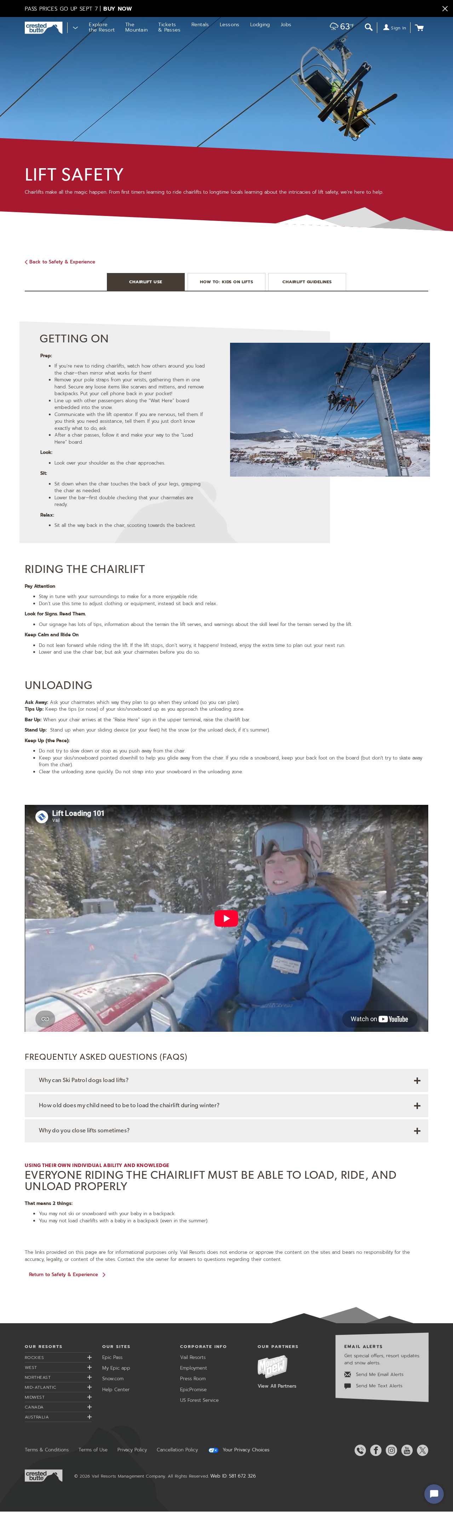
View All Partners (277, 1386)
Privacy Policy (132, 1449)
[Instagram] (390, 1450)
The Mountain (136, 27)
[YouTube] (405, 1450)
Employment (193, 1368)
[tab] (146, 281)
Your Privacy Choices (245, 1450)
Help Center (116, 1389)
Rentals (200, 24)
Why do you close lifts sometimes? (84, 1131)
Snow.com (113, 1378)
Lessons (230, 24)
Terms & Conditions (47, 1449)
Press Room (193, 1378)
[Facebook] (374, 1450)
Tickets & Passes (169, 27)
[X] (421, 1450)
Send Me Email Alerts (378, 1374)
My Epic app (116, 1368)
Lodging (260, 24)
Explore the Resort (102, 27)
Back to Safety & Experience (62, 261)
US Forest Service (199, 1400)
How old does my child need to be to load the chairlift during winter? (129, 1106)
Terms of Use (93, 1449)
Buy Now (117, 9)
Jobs (286, 24)
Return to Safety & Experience (63, 1274)
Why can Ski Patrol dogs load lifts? (83, 1080)
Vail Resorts (193, 1357)
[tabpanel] (226, 550)
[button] (340, 28)
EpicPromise (193, 1389)
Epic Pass (112, 1357)
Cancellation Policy (177, 1449)
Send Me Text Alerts (378, 1386)
